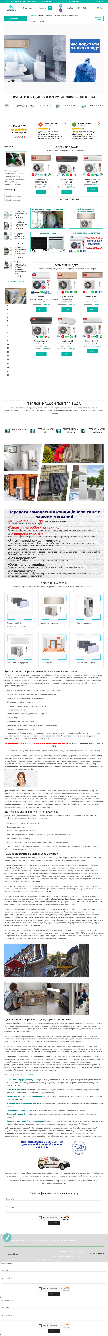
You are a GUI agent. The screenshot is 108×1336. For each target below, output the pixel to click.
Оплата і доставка (61, 16)
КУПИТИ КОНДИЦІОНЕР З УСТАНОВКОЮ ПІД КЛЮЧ (54, 97)
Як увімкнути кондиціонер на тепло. (20, 213)
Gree (18, 868)
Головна (33, 16)
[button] (49, 90)
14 (8, 356)
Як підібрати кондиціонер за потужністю (20, 224)
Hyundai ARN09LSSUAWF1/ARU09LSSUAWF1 (41, 180)
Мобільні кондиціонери (84, 623)
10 (8, 340)
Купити (41, 192)
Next (7, 384)
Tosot (54, 899)
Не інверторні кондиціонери (18, 663)
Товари (40, 16)
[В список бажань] (49, 157)
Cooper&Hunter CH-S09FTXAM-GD (66, 298)
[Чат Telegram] (60, 6)
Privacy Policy (42, 1260)
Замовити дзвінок (99, 18)
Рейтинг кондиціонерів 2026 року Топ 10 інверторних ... (20, 251)
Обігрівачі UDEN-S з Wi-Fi (16, 626)
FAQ (72, 1251)
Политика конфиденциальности (62, 1256)
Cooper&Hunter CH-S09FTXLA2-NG (92, 342)
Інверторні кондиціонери (51, 623)
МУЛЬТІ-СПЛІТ (96, 106)
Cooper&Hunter (66, 184)
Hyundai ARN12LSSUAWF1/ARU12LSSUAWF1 (41, 298)
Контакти (42, 21)
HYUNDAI (41, 184)
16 (8, 364)
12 (8, 348)
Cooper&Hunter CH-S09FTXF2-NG (66, 342)
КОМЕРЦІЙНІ (71, 106)
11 (8, 344)
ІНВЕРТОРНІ (45, 106)
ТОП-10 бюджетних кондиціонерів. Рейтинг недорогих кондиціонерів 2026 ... (20, 267)
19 (8, 375)
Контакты (63, 1251)
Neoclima (60, 899)
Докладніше (54, 60)
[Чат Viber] (60, 10)
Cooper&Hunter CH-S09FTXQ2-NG (92, 180)
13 (8, 352)
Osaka (72, 899)
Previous (7, 380)
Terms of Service (52, 1260)
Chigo (49, 899)
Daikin (23, 868)
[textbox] (13, 200)
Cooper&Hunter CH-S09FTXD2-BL (41, 342)
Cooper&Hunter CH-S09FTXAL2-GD (92, 298)
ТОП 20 (82, 1256)
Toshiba (29, 868)
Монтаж (81, 1251)
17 (8, 367)
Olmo (67, 899)
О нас (53, 1251)
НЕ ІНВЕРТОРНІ (20, 106)
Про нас (33, 21)
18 (8, 371)
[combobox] (15, 200)
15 (8, 360)
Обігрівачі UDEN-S (14, 623)
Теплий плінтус (46, 663)
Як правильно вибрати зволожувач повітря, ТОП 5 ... (20, 236)
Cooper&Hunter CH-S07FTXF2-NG (67, 180)
